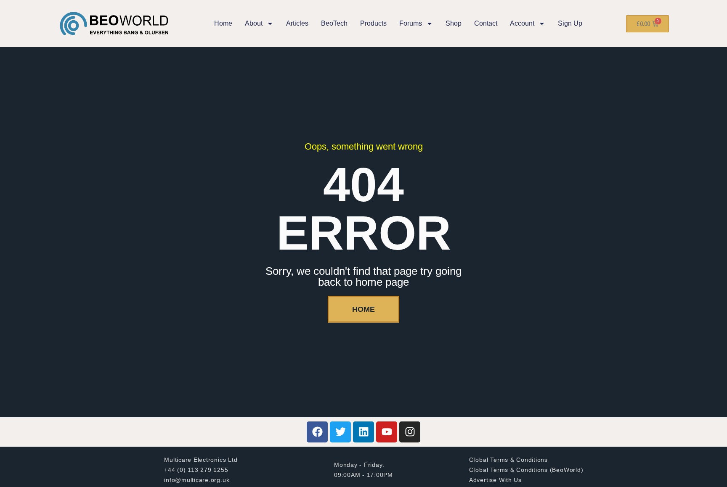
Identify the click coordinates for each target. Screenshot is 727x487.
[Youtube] (386, 431)
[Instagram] (409, 431)
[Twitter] (340, 431)
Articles (297, 23)
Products (373, 23)
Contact (485, 23)
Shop (454, 23)
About (254, 23)
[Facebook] (317, 431)
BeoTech (334, 23)
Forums (410, 23)
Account (522, 23)
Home (223, 23)
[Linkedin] (363, 431)
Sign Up (570, 23)
